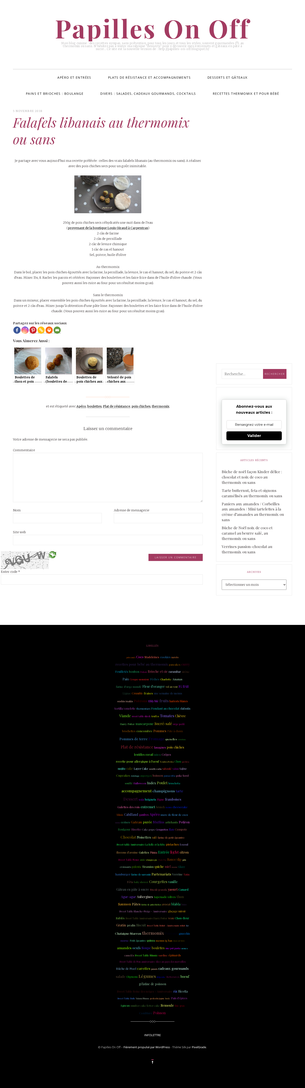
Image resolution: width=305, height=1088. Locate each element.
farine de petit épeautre (171, 837)
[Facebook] (17, 330)
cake (129, 768)
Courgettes (158, 881)
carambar (175, 671)
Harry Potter (127, 724)
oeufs (136, 948)
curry (185, 664)
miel (168, 866)
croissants (125, 867)
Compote (181, 829)
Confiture (145, 1013)
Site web (19, 532)
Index (151, 783)
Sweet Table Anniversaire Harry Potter (146, 918)
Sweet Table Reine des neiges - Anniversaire (144, 991)
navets (174, 657)
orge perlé (179, 724)
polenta (136, 867)
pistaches (172, 844)
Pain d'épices (179, 998)
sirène (186, 671)
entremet (148, 807)
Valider (254, 436)
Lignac (127, 693)
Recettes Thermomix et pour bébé (246, 93)
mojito (121, 768)
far (187, 925)
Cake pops (148, 829)
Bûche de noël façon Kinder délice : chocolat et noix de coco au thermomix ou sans (252, 477)
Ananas (177, 679)
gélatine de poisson (152, 984)
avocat (166, 904)
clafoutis (185, 708)
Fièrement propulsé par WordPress (146, 1047)
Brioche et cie (158, 671)
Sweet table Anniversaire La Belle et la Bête (141, 844)
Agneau (125, 1005)
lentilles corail (143, 754)
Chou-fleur (182, 918)
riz (175, 991)
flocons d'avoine (127, 852)
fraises (148, 693)
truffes (155, 716)
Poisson (159, 1012)
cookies (165, 657)
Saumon (124, 904)
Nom (17, 510)
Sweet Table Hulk (126, 998)
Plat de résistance (116, 406)
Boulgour (124, 829)
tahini (176, 768)
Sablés (120, 918)
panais (154, 968)
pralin (131, 925)
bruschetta (174, 783)
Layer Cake (141, 768)
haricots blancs (178, 701)
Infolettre (152, 1035)
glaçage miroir (177, 911)
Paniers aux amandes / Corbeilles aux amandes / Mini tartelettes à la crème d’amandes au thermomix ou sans (253, 511)
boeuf (184, 976)
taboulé (167, 768)
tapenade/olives (165, 897)
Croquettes (162, 829)
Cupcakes (123, 775)
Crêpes (166, 754)
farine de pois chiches (151, 904)
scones (184, 948)
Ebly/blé (153, 701)
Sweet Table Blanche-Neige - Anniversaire (143, 911)
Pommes (159, 731)
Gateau (136, 822)
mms (117, 822)
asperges (146, 775)
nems (169, 807)
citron (184, 852)
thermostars (143, 708)
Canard (183, 889)
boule (167, 998)
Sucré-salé (163, 723)
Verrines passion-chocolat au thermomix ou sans (247, 549)
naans (174, 867)
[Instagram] (25, 330)
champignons (163, 791)
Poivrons (140, 701)
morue (125, 940)
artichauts (171, 822)
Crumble (137, 693)
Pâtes (136, 904)
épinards (175, 955)
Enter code (10, 572)
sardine (163, 955)
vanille (173, 881)
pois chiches (141, 406)
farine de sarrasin (141, 874)
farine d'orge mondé (129, 686)
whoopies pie (151, 859)
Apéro (81, 406)
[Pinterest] (33, 330)
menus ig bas (164, 940)
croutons (182, 739)
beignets (150, 799)
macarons (178, 940)
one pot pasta (172, 948)
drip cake (161, 976)
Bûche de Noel (126, 968)
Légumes (147, 976)
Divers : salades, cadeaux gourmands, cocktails (148, 93)
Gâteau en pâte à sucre (132, 889)
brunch (160, 807)
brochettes (129, 731)
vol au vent (172, 686)
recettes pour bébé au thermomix (141, 664)
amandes (124, 947)
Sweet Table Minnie (146, 955)
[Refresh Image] (52, 554)
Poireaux (171, 933)
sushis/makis (125, 701)
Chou (177, 761)
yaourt (173, 889)
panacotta (169, 775)
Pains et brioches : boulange (55, 93)
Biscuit (141, 925)
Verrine (177, 874)
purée (147, 822)
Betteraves (173, 976)
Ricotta (183, 991)
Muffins (158, 822)
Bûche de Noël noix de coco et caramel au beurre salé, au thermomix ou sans (247, 533)
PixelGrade (199, 1047)
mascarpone (145, 723)
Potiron (184, 822)
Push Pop (162, 859)
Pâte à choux (175, 731)
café (154, 837)
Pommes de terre (133, 738)
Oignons (132, 976)
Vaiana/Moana (142, 998)
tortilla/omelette (125, 708)
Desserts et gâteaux (227, 77)
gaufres (144, 814)
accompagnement (136, 790)
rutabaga (135, 775)
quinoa (151, 940)
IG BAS (184, 686)
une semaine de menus (168, 693)
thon (180, 896)
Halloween (139, 783)
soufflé (128, 783)
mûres (157, 754)
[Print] (49, 330)
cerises (125, 822)
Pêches (154, 679)
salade (120, 976)
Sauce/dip (174, 859)
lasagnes (160, 747)
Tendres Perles (166, 761)
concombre (144, 731)
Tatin (187, 874)
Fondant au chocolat (165, 708)
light (174, 851)
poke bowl (182, 775)
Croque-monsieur (139, 679)
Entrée (163, 852)
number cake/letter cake (145, 1005)
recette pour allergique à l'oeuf (137, 761)
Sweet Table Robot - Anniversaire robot (166, 925)
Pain (126, 679)
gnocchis (184, 933)
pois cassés (130, 657)
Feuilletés (121, 671)
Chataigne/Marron (128, 933)
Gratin (121, 925)
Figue (160, 799)
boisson (158, 775)
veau (171, 918)
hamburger (122, 874)
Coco (140, 657)
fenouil (184, 844)
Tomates (167, 715)
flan (171, 829)
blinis (120, 814)
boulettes (94, 406)
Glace (181, 867)
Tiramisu (148, 867)
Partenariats (161, 874)
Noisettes (144, 837)
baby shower (141, 882)
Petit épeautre (138, 940)
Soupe (146, 948)
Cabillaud (131, 814)
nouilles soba (155, 768)
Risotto (136, 829)
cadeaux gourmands (173, 968)
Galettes (144, 852)
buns (184, 904)
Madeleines (151, 657)
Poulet (162, 782)
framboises (173, 799)
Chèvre (180, 716)
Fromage (156, 738)
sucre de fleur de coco (174, 814)
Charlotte (165, 679)
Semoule (167, 1005)
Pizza (153, 852)
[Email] (57, 330)
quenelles (171, 739)
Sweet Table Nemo (128, 859)
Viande (125, 715)
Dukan (143, 671)
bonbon (134, 671)
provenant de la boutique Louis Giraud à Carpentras (108, 228)
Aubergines (145, 897)
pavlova (185, 761)
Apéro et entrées (74, 77)
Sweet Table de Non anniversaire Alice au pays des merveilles (152, 961)
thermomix (160, 406)
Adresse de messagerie (131, 510)
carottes (143, 968)
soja (141, 799)
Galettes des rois (128, 807)
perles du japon (157, 998)
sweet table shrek (141, 716)
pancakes (174, 664)
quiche (159, 866)
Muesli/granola (158, 889)
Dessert (130, 799)
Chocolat (128, 836)
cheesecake (180, 807)
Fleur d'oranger (153, 686)
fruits (164, 700)
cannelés (129, 955)
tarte (179, 791)
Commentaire (24, 450)
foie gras (179, 1005)
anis (142, 859)
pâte (184, 859)
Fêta (130, 882)
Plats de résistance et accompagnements (149, 77)
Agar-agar (128, 897)
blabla (175, 904)
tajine (183, 768)
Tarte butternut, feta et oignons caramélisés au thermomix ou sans (252, 493)
